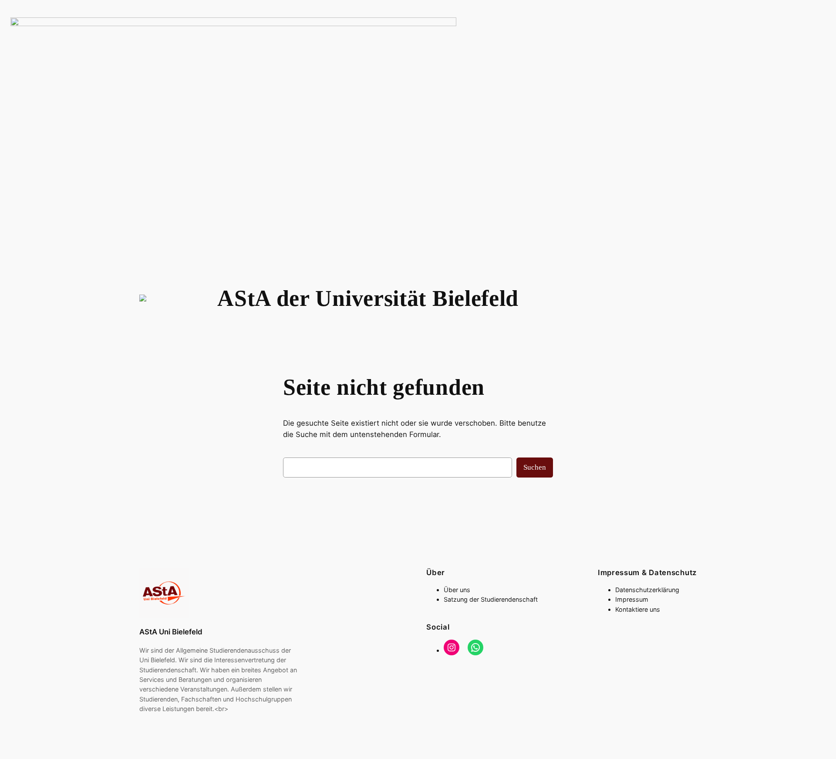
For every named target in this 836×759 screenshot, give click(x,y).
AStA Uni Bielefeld (170, 631)
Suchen (534, 467)
